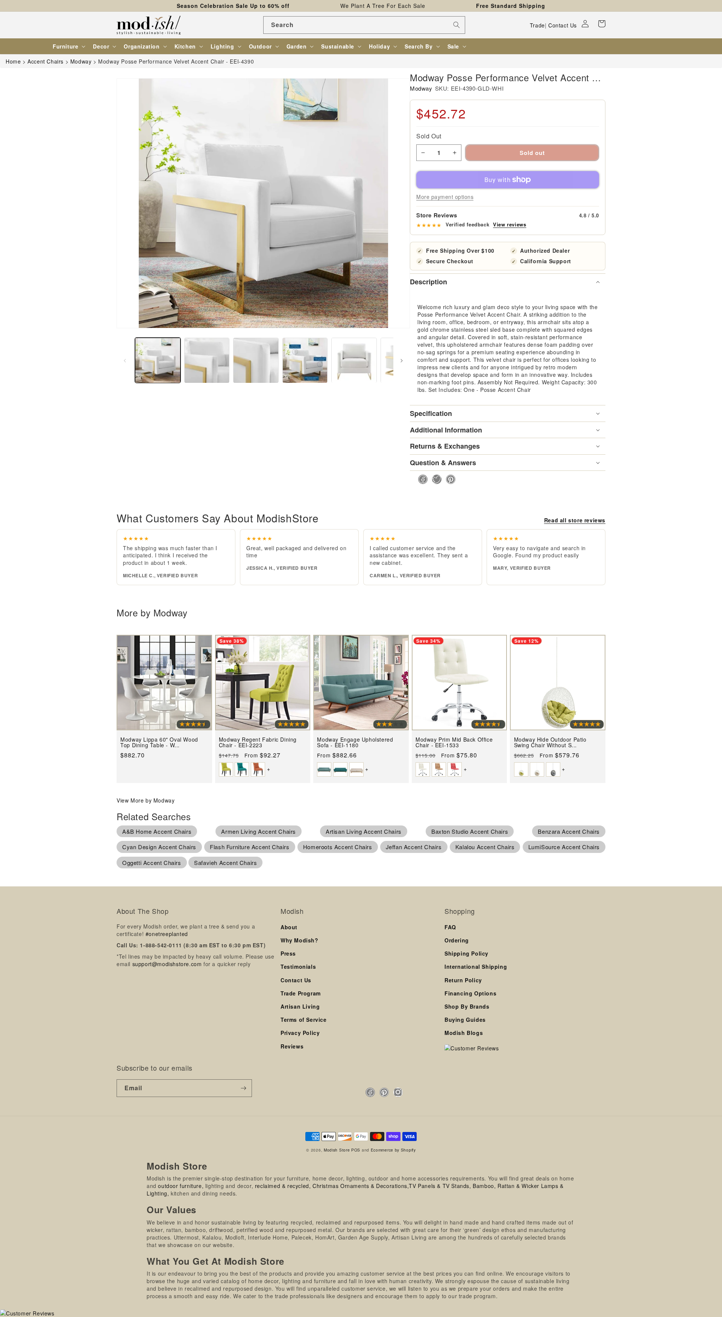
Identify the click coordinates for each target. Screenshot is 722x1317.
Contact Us (562, 25)
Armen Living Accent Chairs (258, 831)
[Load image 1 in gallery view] (157, 360)
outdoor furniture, (180, 1186)
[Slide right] (401, 360)
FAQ (450, 927)
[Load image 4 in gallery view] (305, 360)
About (289, 927)
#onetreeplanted (167, 934)
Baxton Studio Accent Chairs (469, 831)
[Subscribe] (243, 1088)
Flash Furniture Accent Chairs (249, 847)
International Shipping (475, 966)
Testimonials (298, 966)
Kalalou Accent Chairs (485, 847)
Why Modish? (300, 940)
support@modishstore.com (167, 964)
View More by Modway (145, 800)
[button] (601, 23)
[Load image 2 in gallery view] (207, 360)
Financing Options (470, 993)
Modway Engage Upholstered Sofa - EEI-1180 (355, 742)
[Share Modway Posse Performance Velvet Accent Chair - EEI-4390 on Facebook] (421, 479)
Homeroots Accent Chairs (337, 847)
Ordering (456, 940)
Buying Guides (465, 1019)
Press (288, 953)
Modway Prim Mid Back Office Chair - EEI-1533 (454, 742)
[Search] (456, 25)
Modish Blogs (463, 1032)
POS (355, 1150)
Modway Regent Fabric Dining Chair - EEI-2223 (258, 742)
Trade (537, 25)
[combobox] (364, 25)
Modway (421, 88)
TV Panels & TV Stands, (440, 1186)
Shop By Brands (466, 1006)
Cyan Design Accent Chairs (159, 847)
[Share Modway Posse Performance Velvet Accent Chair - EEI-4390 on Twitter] (434, 479)
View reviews (509, 224)
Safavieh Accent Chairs (225, 862)
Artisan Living (300, 1006)
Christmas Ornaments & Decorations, (360, 1186)
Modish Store (337, 1150)
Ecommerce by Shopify (393, 1150)
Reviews (292, 1046)
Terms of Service (304, 1019)
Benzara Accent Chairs (569, 831)
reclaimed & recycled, (283, 1186)
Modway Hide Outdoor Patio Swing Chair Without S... (550, 742)
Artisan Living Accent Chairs (364, 831)
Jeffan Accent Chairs (414, 847)
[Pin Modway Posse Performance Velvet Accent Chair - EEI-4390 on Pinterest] (448, 479)
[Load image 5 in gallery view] (354, 360)
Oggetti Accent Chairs (151, 862)
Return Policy (463, 980)
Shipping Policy (466, 953)
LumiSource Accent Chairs (564, 847)
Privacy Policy (300, 1032)
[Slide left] (125, 360)
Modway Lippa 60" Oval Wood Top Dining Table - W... (159, 742)
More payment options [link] (444, 196)
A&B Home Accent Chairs (156, 831)
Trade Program (301, 993)
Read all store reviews (574, 520)
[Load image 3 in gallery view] (256, 360)
